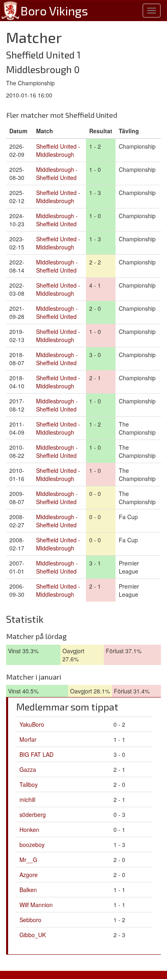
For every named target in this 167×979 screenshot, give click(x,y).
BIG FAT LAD (36, 754)
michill (27, 799)
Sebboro (30, 920)
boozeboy (32, 844)
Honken (29, 829)
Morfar (27, 739)
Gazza (27, 769)
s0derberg (32, 814)
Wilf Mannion (36, 905)
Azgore (28, 875)
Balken (28, 890)
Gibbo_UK (32, 935)
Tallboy (28, 784)
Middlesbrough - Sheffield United (57, 173)
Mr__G (28, 860)
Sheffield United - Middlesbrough (58, 150)
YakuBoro (31, 724)
